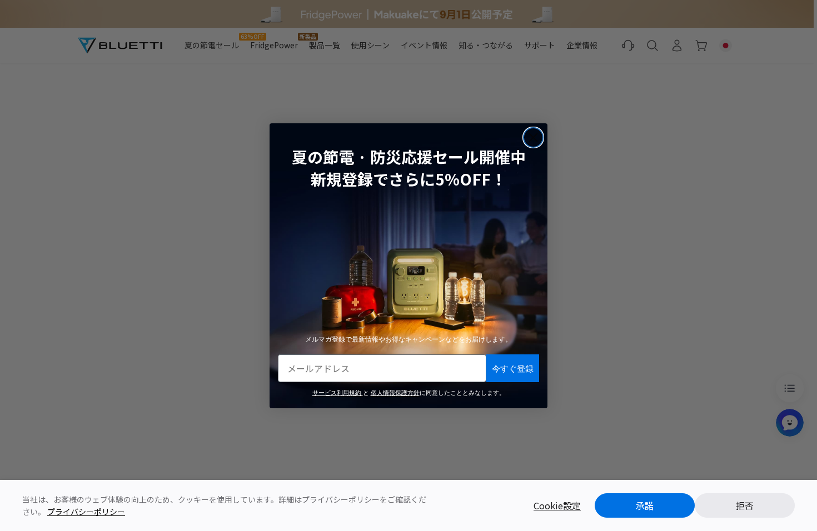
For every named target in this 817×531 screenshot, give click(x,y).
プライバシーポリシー (86, 511)
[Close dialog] (533, 137)
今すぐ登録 (513, 368)
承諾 (645, 505)
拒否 (745, 505)
